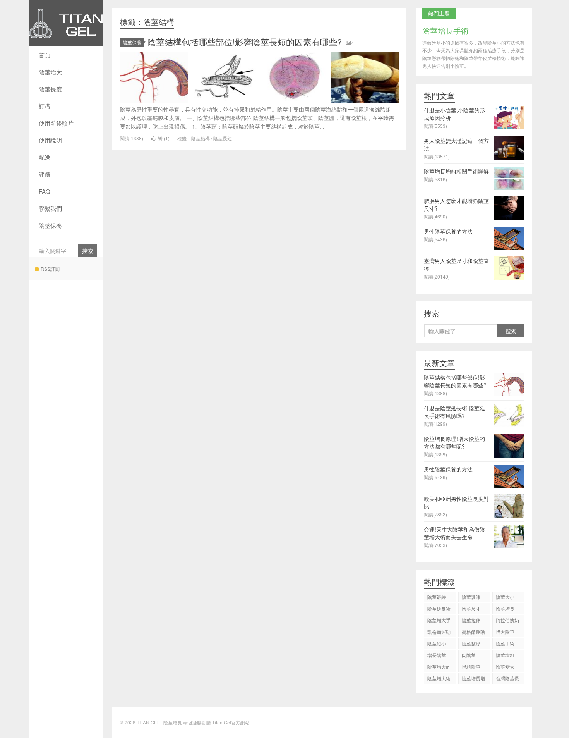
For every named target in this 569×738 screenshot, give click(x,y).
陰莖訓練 (471, 596)
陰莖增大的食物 (439, 667)
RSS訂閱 (50, 268)
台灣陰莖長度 (507, 679)
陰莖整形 (471, 643)
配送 (44, 157)
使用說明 (50, 140)
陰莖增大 (50, 72)
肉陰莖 (469, 655)
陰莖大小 (505, 596)
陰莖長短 (222, 138)
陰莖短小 (436, 643)
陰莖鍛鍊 (436, 596)
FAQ (44, 191)
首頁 (44, 55)
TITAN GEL (66, 23)
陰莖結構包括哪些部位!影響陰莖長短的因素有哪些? (244, 42)
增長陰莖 (436, 655)
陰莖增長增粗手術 (473, 679)
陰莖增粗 (505, 655)
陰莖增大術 (439, 678)
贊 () (164, 138)
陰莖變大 (505, 666)
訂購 (44, 106)
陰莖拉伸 (471, 620)
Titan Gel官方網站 (231, 722)
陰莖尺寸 (471, 608)
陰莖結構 (200, 138)
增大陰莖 (505, 631)
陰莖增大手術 (439, 621)
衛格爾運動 (473, 631)
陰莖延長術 (439, 608)
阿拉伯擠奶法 (507, 621)
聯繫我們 (50, 208)
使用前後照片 (56, 123)
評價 (44, 174)
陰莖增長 (505, 608)
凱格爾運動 (439, 631)
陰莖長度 (50, 89)
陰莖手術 (505, 643)
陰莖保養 (50, 225)
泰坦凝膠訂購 (197, 722)
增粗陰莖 (471, 666)
